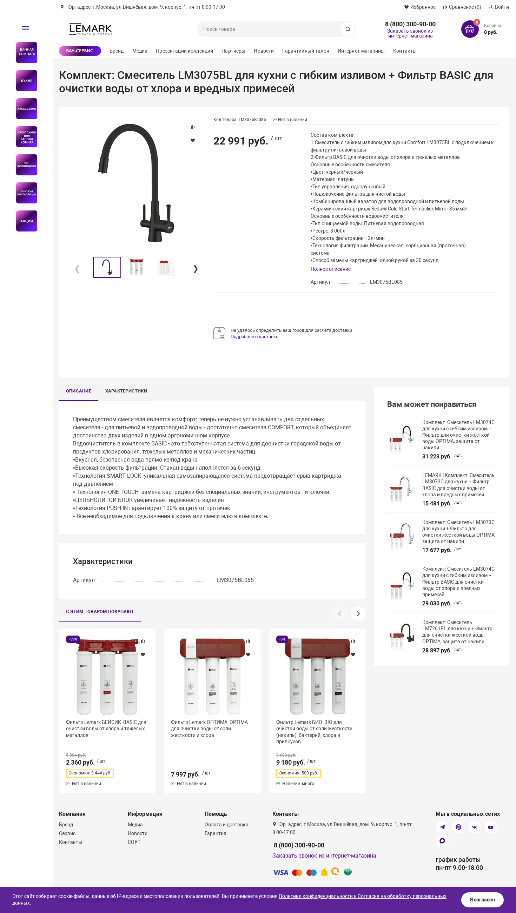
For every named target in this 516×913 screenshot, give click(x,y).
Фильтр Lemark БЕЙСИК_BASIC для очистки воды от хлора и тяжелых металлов (106, 728)
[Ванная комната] (24, 52)
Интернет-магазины (361, 51)
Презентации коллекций (184, 51)
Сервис (67, 833)
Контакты (405, 51)
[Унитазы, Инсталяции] (24, 192)
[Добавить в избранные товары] (142, 654)
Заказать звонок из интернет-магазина (410, 33)
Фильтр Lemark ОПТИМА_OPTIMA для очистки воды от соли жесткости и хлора (209, 728)
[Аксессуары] (24, 108)
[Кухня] (24, 80)
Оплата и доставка (227, 824)
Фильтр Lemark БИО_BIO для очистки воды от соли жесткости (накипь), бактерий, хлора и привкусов (314, 731)
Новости (264, 51)
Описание (78, 391)
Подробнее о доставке (254, 336)
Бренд (117, 51)
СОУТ (134, 842)
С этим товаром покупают (100, 611)
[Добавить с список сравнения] (142, 641)
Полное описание (331, 269)
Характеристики (126, 391)
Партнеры (233, 51)
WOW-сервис (80, 51)
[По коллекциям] (24, 164)
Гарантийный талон (305, 51)
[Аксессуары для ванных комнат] (24, 136)
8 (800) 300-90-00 (410, 24)
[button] (195, 267)
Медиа (140, 51)
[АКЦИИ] (24, 221)
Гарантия (215, 833)
